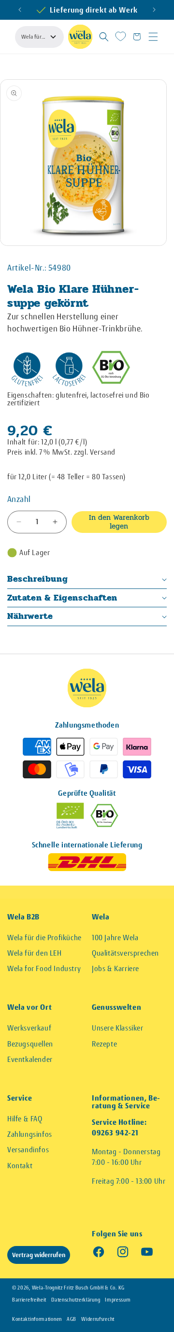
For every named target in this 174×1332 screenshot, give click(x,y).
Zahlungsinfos (29, 1134)
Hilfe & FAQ (25, 1118)
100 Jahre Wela (115, 937)
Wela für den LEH (34, 953)
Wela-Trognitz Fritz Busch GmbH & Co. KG (78, 1288)
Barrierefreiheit (29, 1300)
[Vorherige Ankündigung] (19, 9)
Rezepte (104, 1043)
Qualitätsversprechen (125, 953)
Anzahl (18, 499)
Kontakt (19, 1165)
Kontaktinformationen (37, 1319)
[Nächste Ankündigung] (154, 9)
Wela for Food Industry (44, 968)
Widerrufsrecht (98, 1319)
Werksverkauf (29, 1027)
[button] (104, 37)
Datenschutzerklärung (75, 1300)
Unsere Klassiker (118, 1027)
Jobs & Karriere (115, 968)
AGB (71, 1319)
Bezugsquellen (30, 1043)
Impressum (117, 1300)
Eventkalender (30, 1059)
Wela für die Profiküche (44, 937)
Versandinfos (28, 1149)
